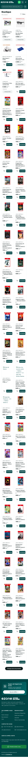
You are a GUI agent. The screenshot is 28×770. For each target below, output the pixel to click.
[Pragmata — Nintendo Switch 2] (20, 509)
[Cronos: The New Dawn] (7, 129)
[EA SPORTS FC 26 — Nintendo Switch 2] (7, 207)
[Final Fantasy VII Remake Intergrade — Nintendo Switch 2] (7, 262)
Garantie (17, 717)
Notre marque (5, 714)
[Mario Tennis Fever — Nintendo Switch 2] (20, 427)
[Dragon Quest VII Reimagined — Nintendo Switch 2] (7, 180)
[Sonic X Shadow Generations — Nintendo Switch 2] (20, 562)
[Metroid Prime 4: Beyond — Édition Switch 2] (7, 453)
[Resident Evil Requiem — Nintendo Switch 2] (20, 535)
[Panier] (22, 2)
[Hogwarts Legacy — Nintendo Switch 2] (20, 290)
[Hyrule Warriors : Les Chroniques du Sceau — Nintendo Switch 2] (7, 343)
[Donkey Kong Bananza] (7, 154)
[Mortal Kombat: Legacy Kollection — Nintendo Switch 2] (7, 481)
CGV (3, 719)
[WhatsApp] (19, 2)
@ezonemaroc (20, 726)
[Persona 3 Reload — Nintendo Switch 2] (20, 481)
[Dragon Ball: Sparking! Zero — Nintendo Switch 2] (20, 154)
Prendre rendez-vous (15, 746)
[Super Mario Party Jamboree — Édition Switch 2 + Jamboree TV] (20, 641)
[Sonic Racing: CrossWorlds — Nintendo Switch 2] (7, 562)
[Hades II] (20, 262)
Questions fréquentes (20, 713)
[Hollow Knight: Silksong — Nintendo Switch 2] (20, 317)
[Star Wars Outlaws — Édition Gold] (7, 614)
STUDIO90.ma (9, 754)
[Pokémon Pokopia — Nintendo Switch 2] (7, 509)
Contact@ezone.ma (21, 729)
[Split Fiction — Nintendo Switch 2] (20, 588)
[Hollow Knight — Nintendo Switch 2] (7, 317)
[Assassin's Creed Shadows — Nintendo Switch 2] (20, 101)
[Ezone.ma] (7, 2)
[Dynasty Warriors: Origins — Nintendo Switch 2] (20, 180)
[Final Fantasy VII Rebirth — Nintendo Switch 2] (20, 234)
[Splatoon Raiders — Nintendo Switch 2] (7, 588)
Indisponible (7, 39)
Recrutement (5, 717)
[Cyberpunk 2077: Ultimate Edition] (20, 129)
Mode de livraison (19, 715)
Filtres (23, 14)
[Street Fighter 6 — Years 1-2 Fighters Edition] (20, 614)
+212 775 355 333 (8, 726)
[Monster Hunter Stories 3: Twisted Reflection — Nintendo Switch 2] (20, 453)
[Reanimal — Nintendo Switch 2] (7, 535)
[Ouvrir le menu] (25, 2)
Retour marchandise (20, 720)
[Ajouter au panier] (4, 64)
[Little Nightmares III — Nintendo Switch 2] (20, 400)
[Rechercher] (25, 6)
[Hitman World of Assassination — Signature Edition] (7, 290)
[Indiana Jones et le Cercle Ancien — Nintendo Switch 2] (20, 343)
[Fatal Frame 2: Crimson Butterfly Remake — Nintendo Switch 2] (7, 234)
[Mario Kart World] (7, 427)
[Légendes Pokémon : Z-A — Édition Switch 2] (7, 400)
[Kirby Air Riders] (7, 371)
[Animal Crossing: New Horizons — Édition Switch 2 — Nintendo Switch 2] (7, 101)
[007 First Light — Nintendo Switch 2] (20, 74)
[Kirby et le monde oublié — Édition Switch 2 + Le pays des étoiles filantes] (20, 372)
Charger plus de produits (14, 668)
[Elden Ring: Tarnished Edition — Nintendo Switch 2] (20, 207)
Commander (9, 64)
